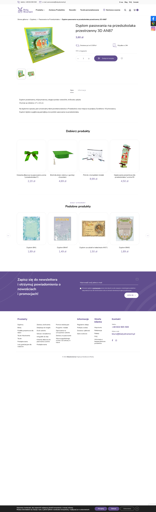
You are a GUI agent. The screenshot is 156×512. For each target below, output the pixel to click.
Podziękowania (23, 342)
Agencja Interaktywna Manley (85, 357)
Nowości (72, 10)
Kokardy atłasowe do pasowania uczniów (44, 341)
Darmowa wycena (113, 10)
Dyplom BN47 (62, 247)
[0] (135, 10)
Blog (126, 2)
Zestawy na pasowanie (63, 336)
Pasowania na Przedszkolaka (49, 19)
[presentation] (8, 236)
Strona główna (23, 19)
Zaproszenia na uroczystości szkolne (63, 332)
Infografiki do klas (42, 337)
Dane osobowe (82, 334)
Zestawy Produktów (57, 10)
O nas (121, 2)
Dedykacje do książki (43, 328)
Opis (72, 90)
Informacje (82, 90)
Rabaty (96, 333)
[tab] (71, 90)
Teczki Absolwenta (24, 336)
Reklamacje (98, 330)
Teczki (20, 339)
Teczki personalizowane (89, 10)
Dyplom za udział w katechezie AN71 (93, 247)
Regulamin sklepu (83, 325)
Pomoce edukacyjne (62, 325)
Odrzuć (113, 509)
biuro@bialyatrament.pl (123, 333)
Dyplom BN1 (31, 247)
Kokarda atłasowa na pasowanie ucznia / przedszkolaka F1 (31, 176)
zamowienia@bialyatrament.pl (54, 2)
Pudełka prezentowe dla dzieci (25, 332)
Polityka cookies (82, 328)
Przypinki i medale (62, 328)
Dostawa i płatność (83, 331)
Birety (19, 328)
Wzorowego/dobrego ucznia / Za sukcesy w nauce (63, 340)
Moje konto (98, 328)
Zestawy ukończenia (43, 325)
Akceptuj (101, 509)
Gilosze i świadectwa (44, 334)
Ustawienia (127, 509)
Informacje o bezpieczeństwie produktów (99, 341)
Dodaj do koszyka (108, 59)
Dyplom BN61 (124, 247)
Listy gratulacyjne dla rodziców (24, 345)
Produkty (39, 10)
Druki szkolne (41, 331)
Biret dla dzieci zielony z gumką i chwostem (62, 176)
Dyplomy (33, 19)
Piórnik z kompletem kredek (93, 175)
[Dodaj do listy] (122, 58)
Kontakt (135, 2)
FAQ (130, 2)
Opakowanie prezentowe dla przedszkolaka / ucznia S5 (124, 176)
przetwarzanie (96, 288)
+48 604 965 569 (29, 2)
